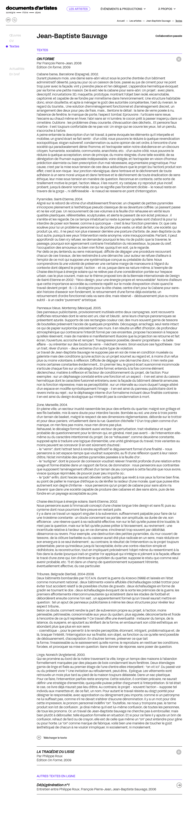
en (8, 20)
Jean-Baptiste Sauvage (72, 35)
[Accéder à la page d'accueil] (31, 10)
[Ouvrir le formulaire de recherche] (14, 19)
